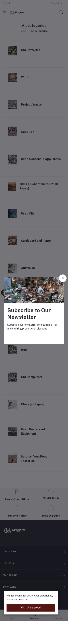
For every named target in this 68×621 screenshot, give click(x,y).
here (27, 599)
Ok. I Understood (31, 607)
